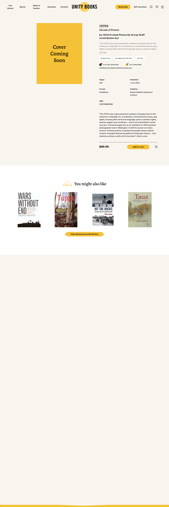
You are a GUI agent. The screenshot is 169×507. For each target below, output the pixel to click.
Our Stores (10, 7)
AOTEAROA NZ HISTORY (123, 58)
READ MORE (103, 53)
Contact (64, 7)
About (22, 7)
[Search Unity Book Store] (151, 7)
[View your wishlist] (157, 7)
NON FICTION (105, 58)
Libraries (51, 7)
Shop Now (123, 7)
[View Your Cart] (162, 7)
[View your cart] (162, 7)
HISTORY (140, 58)
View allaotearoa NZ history (84, 234)
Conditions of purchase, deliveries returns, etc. (115, 67)
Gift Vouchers (140, 7)
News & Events (36, 7)
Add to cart (138, 147)
